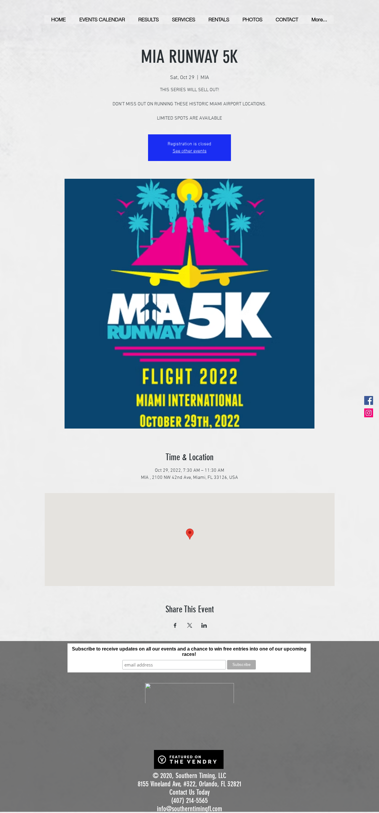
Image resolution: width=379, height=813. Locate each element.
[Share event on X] (189, 625)
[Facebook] (368, 400)
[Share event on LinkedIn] (204, 625)
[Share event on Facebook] (175, 625)
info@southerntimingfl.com (189, 809)
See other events (190, 151)
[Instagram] (368, 412)
